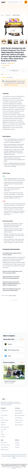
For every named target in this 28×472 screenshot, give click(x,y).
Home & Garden (5, 65)
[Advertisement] (14, 315)
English (10, 295)
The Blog (3, 436)
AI (1, 413)
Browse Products (4, 420)
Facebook (17, 447)
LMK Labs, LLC (19, 466)
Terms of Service (4, 447)
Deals (2, 417)
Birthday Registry (18, 413)
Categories (8, 15)
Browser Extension (19, 424)
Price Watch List (18, 422)
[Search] (22, 2)
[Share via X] (14, 74)
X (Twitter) (17, 444)
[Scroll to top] (25, 469)
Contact (2, 434)
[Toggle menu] (25, 2)
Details (14, 457)
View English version (13, 84)
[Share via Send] (5, 74)
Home (2, 15)
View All (22, 339)
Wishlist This (15, 70)
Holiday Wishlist (18, 417)
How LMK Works (4, 410)
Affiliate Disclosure (5, 449)
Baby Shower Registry (20, 415)
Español (14, 295)
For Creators (3, 429)
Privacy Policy (4, 442)
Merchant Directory (5, 427)
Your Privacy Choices (5, 444)
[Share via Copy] (8, 74)
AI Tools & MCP (4, 415)
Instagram (17, 442)
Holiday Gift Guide (19, 420)
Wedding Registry (19, 410)
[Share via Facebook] (11, 74)
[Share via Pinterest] (17, 74)
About (2, 431)
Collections (3, 424)
